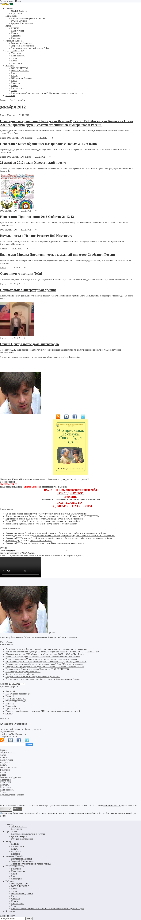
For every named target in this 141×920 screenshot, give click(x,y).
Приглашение (12, 709)
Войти (3, 816)
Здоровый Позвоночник (22, 861)
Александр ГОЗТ (14, 538)
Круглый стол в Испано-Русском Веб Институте (36, 235)
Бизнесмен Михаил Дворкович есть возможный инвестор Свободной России (57, 254)
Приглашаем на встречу (41, 540)
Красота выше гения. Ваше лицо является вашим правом (57, 543)
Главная (9, 824)
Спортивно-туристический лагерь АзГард (31, 864)
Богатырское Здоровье (21, 859)
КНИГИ (15, 844)
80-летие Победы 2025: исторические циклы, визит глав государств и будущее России (46, 661)
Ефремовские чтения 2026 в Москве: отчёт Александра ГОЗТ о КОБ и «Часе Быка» (45, 519)
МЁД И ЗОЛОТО (19, 826)
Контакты (10, 911)
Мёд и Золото (6, 3)
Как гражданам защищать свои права (23, 671)
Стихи (9, 713)
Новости (11, 115)
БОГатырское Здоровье (16, 694)
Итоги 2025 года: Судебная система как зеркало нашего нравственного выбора (43, 521)
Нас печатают (17, 846)
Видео (3, 115)
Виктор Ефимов (32, 487)
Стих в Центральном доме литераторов (29, 344)
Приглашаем (11, 831)
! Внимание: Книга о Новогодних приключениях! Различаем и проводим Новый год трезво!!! (44, 479)
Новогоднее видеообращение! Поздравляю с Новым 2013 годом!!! (48, 144)
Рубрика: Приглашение (22, 839)
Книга (28, 157)
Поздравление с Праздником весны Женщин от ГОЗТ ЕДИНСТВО (37, 669)
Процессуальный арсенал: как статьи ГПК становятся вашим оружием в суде (42, 711)
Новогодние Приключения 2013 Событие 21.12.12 (37, 216)
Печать (14, 849)
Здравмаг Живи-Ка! (15, 856)
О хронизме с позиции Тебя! (21, 273)
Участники (16, 869)
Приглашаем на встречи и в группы (28, 834)
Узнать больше (7, 642)
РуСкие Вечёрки (19, 836)
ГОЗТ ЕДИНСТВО (15, 701)
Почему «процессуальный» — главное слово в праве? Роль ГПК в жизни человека (44, 664)
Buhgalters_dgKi (13, 540)
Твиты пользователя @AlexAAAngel (17, 553)
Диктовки (15, 854)
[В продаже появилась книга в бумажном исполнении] (70, 474)
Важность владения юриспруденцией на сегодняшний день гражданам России (43, 679)
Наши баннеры (18, 871)
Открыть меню (7, 1)
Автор (8, 841)
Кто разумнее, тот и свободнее (20, 674)
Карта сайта (16, 829)
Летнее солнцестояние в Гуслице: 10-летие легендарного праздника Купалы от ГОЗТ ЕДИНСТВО (52, 516)
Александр (11, 533)
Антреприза (16, 879)
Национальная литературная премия (28, 290)
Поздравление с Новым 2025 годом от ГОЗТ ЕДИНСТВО (33, 676)
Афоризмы (16, 851)
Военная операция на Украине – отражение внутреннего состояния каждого (41, 524)
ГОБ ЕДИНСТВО (15, 138)
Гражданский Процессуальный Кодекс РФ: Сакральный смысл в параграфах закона (45, 666)
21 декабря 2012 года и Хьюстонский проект (33, 162)
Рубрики (10, 881)
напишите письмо (111, 805)
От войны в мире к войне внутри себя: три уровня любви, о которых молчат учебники (46, 514)
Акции (9, 691)
